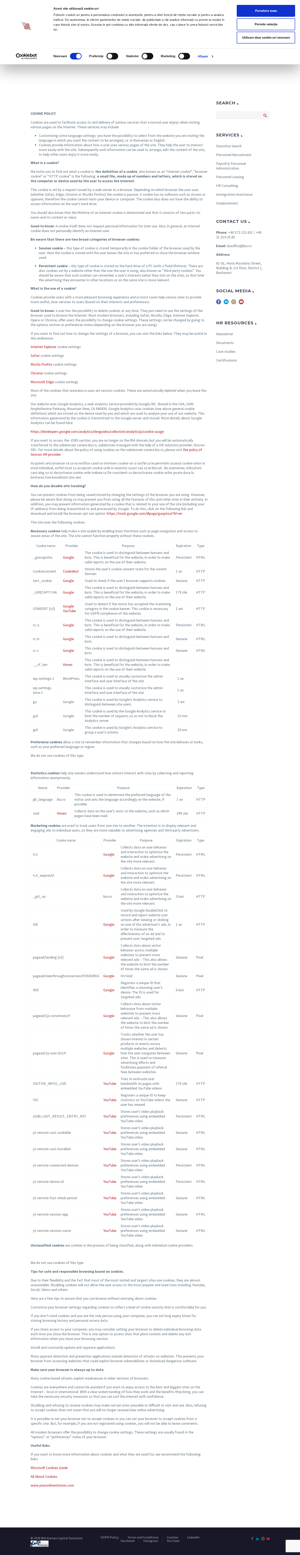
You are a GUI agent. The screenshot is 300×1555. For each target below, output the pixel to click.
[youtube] (241, 303)
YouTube (173, 1541)
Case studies (226, 351)
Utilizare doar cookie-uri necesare (266, 37)
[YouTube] (268, 1538)
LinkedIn (193, 1537)
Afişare (203, 56)
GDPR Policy (110, 1537)
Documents (225, 342)
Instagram (150, 1541)
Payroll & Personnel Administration (231, 166)
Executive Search (229, 146)
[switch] (112, 56)
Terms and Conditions (142, 1537)
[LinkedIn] (257, 1538)
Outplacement (227, 203)
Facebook (128, 1541)
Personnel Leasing (230, 176)
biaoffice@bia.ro (239, 245)
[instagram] (233, 303)
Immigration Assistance (234, 194)
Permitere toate (266, 10)
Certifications (226, 360)
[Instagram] (262, 1538)
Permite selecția (266, 24)
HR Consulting (227, 185)
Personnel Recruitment (233, 154)
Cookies (172, 1537)
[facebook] (218, 303)
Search (265, 115)
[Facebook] (252, 1538)
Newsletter (224, 334)
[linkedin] (226, 303)
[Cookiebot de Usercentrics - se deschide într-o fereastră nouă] (26, 56)
